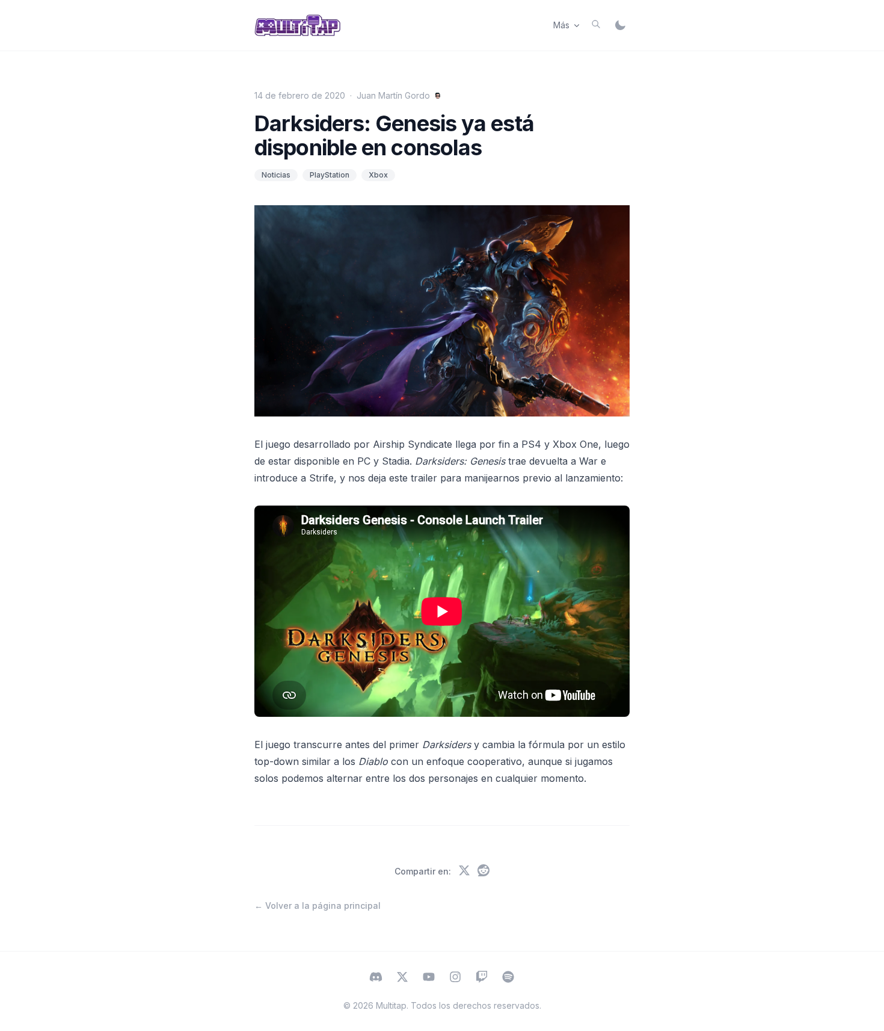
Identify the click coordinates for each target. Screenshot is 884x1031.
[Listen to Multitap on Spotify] (508, 978)
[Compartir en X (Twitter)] (464, 871)
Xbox (378, 174)
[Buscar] (596, 24)
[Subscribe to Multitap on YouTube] (429, 978)
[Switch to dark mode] (620, 25)
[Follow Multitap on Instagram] (455, 978)
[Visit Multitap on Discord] (376, 978)
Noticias (276, 174)
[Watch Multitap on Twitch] (482, 978)
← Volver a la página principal (317, 905)
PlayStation (329, 174)
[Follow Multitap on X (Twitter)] (402, 978)
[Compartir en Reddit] (483, 871)
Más (561, 25)
